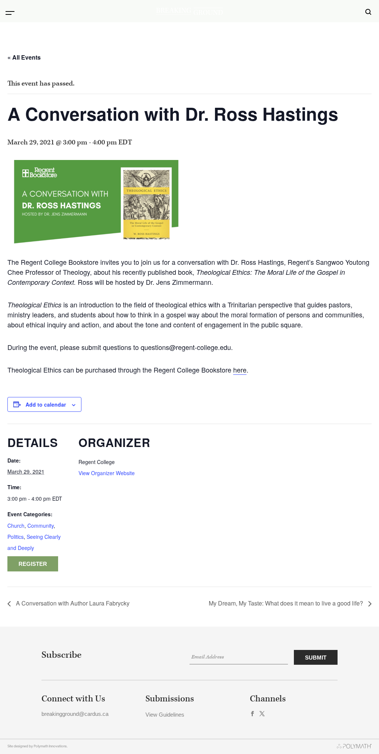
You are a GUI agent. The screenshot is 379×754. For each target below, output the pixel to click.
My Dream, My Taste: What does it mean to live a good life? (287, 603)
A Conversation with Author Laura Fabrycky (72, 603)
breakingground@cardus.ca (74, 714)
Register (33, 564)
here (239, 369)
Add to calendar (46, 404)
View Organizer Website (106, 473)
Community (40, 525)
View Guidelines (164, 714)
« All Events (24, 57)
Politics (15, 536)
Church (15, 525)
